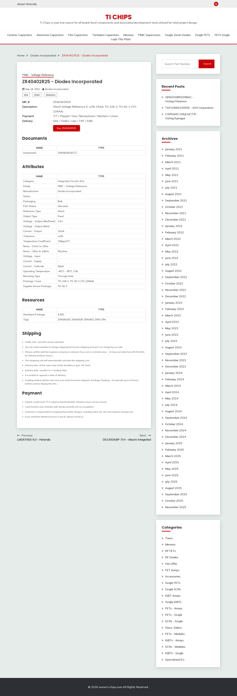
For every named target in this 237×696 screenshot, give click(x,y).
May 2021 (171, 175)
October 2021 (174, 207)
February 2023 (174, 309)
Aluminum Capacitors (50, 35)
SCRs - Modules (175, 646)
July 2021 (171, 187)
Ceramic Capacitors (19, 35)
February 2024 (174, 379)
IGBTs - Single (174, 653)
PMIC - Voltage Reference (38, 75)
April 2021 (172, 168)
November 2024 (175, 430)
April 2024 (172, 392)
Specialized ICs (174, 659)
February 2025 (174, 449)
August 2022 (173, 270)
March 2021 (173, 162)
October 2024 (174, 424)
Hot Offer (171, 563)
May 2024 (171, 398)
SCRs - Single (174, 621)
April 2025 (172, 462)
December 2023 (175, 366)
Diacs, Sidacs (173, 627)
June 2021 (171, 181)
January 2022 (173, 226)
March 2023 (173, 315)
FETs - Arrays (174, 608)
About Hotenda (27, 4)
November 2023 (175, 360)
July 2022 (171, 264)
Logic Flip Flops (121, 39)
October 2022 (174, 283)
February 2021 (174, 155)
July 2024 (171, 405)
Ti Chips (118, 17)
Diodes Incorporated (56, 89)
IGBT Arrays (173, 595)
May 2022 (171, 251)
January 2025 (173, 443)
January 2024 (173, 373)
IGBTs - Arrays (174, 640)
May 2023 (171, 328)
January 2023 (173, 302)
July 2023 (171, 341)
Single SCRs (173, 589)
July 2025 (171, 481)
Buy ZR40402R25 (66, 128)
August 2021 (173, 194)
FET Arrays (172, 570)
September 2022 (176, 277)
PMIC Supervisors (149, 35)
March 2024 (173, 385)
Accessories (172, 576)
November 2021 (175, 213)
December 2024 (175, 436)
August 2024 (173, 411)
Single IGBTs (173, 602)
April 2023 (172, 322)
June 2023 (171, 334)
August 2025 (173, 488)
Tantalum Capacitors (105, 35)
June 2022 (171, 258)
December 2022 (175, 296)
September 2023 (176, 353)
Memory (128, 35)
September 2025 (176, 494)
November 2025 (175, 507)
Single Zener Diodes (178, 35)
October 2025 (174, 500)
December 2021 (175, 219)
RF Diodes (171, 557)
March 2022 (173, 239)
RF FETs (170, 551)
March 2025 (173, 456)
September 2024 (176, 417)
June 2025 (171, 475)
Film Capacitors (78, 35)
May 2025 (171, 468)
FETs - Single (173, 614)
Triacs (169, 538)
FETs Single (222, 35)
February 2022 (174, 232)
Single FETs (202, 35)
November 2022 (175, 290)
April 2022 (172, 245)
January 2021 (173, 149)
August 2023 (173, 347)
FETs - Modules (175, 634)
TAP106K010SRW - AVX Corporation (189, 107)
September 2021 (176, 200)
